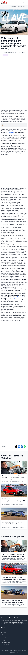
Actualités (8, 7)
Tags (2, 634)
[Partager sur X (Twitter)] (16, 446)
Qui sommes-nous (5, 642)
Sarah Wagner (22, 52)
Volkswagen (11, 132)
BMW (16, 296)
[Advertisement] (14, 67)
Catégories (3, 632)
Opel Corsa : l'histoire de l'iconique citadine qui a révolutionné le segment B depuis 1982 (13, 500)
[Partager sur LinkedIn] (22, 446)
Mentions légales (5, 644)
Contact (3, 640)
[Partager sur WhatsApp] (25, 446)
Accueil (2, 7)
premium (14, 298)
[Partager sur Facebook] (19, 446)
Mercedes (20, 296)
